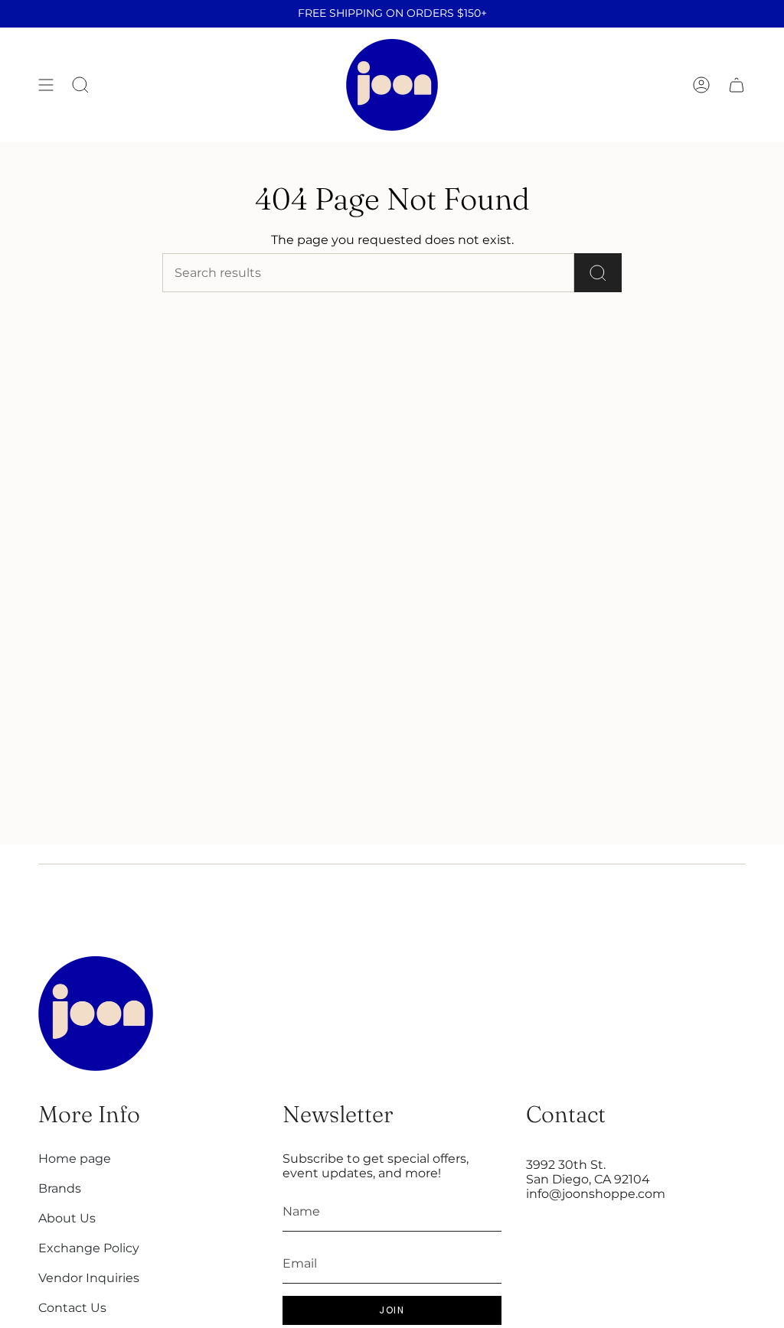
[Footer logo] (95, 1013)
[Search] (598, 272)
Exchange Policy (88, 1248)
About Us (67, 1218)
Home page (74, 1158)
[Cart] (736, 85)
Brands (59, 1188)
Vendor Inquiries (88, 1278)
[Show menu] (46, 85)
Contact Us (72, 1307)
